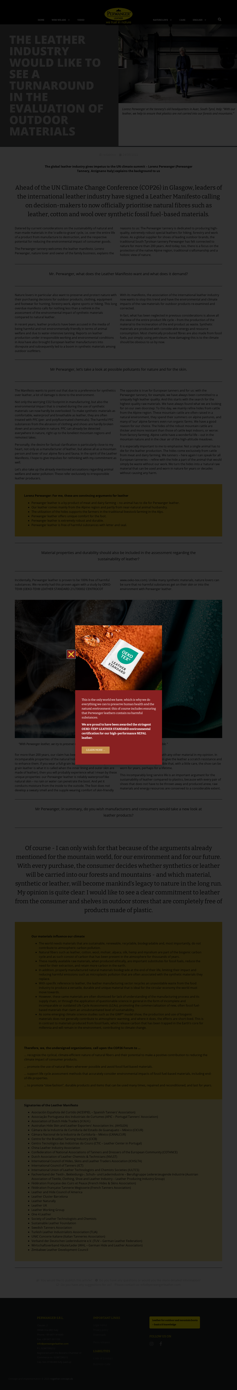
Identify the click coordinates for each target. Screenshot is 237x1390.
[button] (71, 654)
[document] (118, 695)
